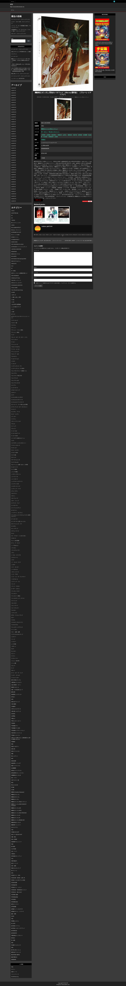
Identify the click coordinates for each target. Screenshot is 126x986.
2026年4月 (13, 97)
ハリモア (13, 564)
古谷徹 (56, 136)
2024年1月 (13, 162)
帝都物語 (13, 741)
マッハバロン (14, 629)
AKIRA (13, 225)
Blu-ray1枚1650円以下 (16, 227)
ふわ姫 (12, 311)
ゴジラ (12, 440)
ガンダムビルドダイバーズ (17, 399)
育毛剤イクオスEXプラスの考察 (18, 880)
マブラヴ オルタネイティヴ (17, 634)
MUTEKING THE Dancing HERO (18, 258)
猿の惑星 (13, 846)
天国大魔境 (13, 704)
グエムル (13, 423)
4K (12, 218)
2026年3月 (13, 100)
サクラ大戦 (13, 455)
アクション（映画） (15, 332)
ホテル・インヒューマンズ (17, 615)
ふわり (12, 309)
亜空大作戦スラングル (16, 680)
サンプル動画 (14, 469)
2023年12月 (13, 165)
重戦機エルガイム (15, 921)
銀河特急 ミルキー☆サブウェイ (18, 928)
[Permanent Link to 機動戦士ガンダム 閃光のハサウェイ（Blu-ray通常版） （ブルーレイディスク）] (63, 52)
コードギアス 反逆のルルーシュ (18, 438)
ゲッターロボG (14, 435)
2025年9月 (13, 114)
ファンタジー (14, 593)
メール (36, 272)
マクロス (13, 620)
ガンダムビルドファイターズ (17, 402)
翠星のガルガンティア (16, 868)
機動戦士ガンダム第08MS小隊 (17, 820)
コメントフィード (15, 974)
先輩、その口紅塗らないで (17, 689)
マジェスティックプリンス (17, 627)
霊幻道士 (13, 938)
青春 (12, 942)
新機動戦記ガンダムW (16, 775)
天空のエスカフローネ (16, 708)
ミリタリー (13, 641)
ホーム (12, 1)
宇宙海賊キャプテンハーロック (18, 730)
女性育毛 (13, 713)
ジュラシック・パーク (16, 488)
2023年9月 (13, 172)
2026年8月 (13, 88)
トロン (12, 552)
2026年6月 (13, 93)
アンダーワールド (15, 358)
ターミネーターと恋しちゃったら (18, 521)
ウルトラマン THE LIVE (16, 375)
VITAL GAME (14, 287)
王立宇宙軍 (13, 849)
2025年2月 (13, 131)
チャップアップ (14, 528)
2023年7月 (13, 177)
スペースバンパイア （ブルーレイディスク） (20, 19)
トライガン (13, 547)
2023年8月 (13, 174)
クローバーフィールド (16, 421)
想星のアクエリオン (15, 751)
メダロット (13, 646)
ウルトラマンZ (14, 378)
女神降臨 (13, 716)
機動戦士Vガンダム (15, 794)
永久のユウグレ (14, 827)
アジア (12, 334)
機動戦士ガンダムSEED (16, 810)
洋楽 (12, 829)
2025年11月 (13, 109)
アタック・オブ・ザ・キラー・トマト (19, 337)
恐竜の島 (13, 749)
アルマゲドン (14, 356)
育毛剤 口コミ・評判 (15, 875)
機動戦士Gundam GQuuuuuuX (17, 792)
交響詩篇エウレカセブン (16, 682)
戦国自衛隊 (13, 761)
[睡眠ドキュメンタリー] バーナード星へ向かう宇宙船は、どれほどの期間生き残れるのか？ (20, 60)
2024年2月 (13, 160)
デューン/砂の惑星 (15, 540)
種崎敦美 (70, 135)
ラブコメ (13, 656)
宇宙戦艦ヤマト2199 (15, 728)
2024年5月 (13, 153)
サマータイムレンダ (15, 459)
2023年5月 (13, 181)
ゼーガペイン (14, 510)
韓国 (12, 947)
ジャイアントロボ (15, 483)
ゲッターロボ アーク (15, 433)
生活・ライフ (14, 851)
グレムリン (13, 428)
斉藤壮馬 (60, 135)
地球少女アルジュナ (15, 701)
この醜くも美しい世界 (16, 297)
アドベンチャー (14, 339)
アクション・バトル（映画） (17, 330)
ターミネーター (14, 56)
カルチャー (13, 392)
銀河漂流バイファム (15, 925)
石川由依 (45, 136)
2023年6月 (13, 179)
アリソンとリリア (15, 351)
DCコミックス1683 (15, 234)
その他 (12, 299)
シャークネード (14, 479)
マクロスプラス (14, 624)
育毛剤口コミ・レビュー (16, 887)
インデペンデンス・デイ (16, 366)
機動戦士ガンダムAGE (16, 808)
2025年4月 (13, 126)
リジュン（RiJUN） (15, 660)
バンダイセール (14, 579)
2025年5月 (13, 124)
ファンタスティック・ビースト (18, 598)
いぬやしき (13, 294)
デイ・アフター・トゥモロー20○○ (18, 535)
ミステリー (13, 636)
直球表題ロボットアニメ (16, 856)
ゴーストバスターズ (15, 445)
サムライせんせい (15, 462)
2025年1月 (13, 133)
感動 (12, 753)
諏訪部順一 (54, 135)
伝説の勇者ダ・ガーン (16, 684)
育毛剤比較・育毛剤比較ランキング (18, 889)
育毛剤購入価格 (14, 894)
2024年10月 (13, 141)
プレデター (13, 610)
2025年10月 (13, 112)
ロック (12, 668)
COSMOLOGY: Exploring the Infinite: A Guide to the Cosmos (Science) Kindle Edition (104, 43)
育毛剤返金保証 (14, 897)
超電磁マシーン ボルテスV (17, 909)
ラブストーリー (14, 658)
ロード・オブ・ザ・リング (17, 672)
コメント (36, 250)
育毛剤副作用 (14, 885)
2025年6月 (13, 121)
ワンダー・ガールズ (15, 675)
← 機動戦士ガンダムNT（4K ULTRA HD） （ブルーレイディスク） (47, 240)
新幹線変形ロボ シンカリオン (17, 773)
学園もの (13, 718)
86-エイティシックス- (16, 222)
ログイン (13, 969)
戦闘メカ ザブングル (15, 765)
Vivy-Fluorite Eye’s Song (17, 290)
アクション (13, 327)
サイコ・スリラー (15, 450)
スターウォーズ (14, 498)
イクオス (13, 361)
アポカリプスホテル (15, 346)
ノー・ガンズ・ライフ (16, 562)
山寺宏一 (65, 135)
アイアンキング (14, 320)
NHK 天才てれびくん (15, 261)
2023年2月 (13, 189)
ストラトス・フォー (15, 503)
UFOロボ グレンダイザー (16, 282)
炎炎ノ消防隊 (14, 839)
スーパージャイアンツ (16, 507)
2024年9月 (13, 143)
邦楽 (12, 918)
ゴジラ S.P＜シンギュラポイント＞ (18, 443)
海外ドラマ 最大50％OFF (16, 834)
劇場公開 (13, 692)
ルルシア (13, 665)
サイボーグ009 (14, 452)
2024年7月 (13, 148)
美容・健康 (13, 865)
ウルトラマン (14, 373)
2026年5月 (13, 95)
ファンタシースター (15, 591)
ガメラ (12, 395)
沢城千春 (75, 135)
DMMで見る (38, 200)
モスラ (12, 648)
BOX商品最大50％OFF (16, 232)
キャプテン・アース (15, 411)
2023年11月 (13, 167)
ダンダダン (13, 526)
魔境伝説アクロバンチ (16, 952)
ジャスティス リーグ (15, 486)
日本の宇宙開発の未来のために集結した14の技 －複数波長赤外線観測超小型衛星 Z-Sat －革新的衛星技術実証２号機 (20, 69)
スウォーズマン (14, 491)
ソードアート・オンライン (17, 512)
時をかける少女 (14, 785)
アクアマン (13, 325)
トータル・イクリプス (16, 555)
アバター (13, 342)
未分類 (12, 789)
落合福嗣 (87, 234)
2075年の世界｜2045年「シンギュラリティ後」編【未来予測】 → (79, 240)
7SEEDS (13, 220)
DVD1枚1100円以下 (15, 239)
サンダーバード (14, 467)
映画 (12, 782)
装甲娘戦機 (13, 906)
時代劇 (12, 787)
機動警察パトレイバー (16, 825)
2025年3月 (13, 129)
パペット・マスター (15, 586)
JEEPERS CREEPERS (16, 249)
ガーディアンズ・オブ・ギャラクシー (19, 407)
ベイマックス (14, 612)
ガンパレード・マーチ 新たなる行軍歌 (19, 404)
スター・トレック (15, 500)
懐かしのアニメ (14, 756)
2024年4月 (13, 155)
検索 (12, 38)
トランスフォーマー (15, 550)
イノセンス (13, 363)
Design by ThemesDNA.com (63, 984)
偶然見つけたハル (15, 687)
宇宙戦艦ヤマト (14, 725)
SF (11, 268)
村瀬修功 (43, 139)
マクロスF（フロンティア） (17, 622)
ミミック (13, 639)
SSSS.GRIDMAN (15, 275)
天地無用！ (13, 706)
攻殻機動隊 (13, 768)
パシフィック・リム (15, 581)
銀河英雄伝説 (14, 930)
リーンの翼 (13, 663)
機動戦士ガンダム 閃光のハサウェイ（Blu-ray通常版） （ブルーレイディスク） (63, 93)
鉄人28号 (13, 923)
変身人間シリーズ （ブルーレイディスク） (20, 73)
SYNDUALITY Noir (15, 278)
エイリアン (13, 385)
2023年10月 (13, 169)
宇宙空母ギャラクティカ (16, 733)
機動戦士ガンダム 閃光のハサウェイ (19, 801)
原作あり (13, 696)
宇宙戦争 (13, 723)
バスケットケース (15, 572)
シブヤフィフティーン (16, 474)
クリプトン (13, 419)
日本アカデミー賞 (15, 780)
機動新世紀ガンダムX (16, 822)
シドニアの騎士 (14, 471)
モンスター (13, 651)
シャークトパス (14, 476)
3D (11, 215)
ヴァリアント (14, 54)
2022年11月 (13, 196)
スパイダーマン (14, 505)
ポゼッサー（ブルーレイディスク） (18, 33)
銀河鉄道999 (14, 933)
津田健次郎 (51, 136)
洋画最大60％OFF (15, 832)
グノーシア (13, 426)
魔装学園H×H (14, 957)
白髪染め (13, 853)
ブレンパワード (14, 605)
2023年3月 (13, 186)
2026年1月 (13, 105)
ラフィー (13, 653)
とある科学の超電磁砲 (16, 304)
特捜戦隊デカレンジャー (16, 841)
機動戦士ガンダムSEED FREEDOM (18, 812)
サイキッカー (14, 447)
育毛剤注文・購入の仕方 (16, 892)
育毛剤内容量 (14, 882)
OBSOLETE (13, 263)
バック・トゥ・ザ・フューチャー (18, 576)
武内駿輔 (85, 135)
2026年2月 (13, 102)
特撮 (12, 844)
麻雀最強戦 (13, 959)
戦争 (12, 758)
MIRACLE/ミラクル (15, 254)
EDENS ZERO (14, 242)
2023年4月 (13, 184)
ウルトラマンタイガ (15, 383)
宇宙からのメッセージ (16, 721)
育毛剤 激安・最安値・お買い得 (18, 877)
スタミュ (13, 495)
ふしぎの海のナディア (16, 306)
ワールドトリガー (15, 677)
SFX (11, 4)
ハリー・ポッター (15, 567)
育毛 (12, 873)
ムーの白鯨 (13, 644)
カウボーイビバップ (15, 390)
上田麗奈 (48, 135)
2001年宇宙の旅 (14, 213)
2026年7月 (13, 90)
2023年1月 (13, 191)
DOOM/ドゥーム (14, 237)
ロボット (13, 670)
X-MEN (13, 292)
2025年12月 (13, 107)
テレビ (12, 533)
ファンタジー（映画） (16, 596)
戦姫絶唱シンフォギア (16, 763)
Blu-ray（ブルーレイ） (16, 230)
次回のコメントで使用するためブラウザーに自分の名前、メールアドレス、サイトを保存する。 (56, 283)
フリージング (14, 600)
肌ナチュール (14, 870)
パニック (13, 584)
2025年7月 (13, 119)
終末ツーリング (14, 863)
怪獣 (12, 744)
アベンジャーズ (14, 344)
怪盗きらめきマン (15, 746)
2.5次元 (12, 210)
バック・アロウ (14, 574)
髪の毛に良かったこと (16, 950)
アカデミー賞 (14, 322)
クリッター (13, 416)
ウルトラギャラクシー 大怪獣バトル (19, 370)
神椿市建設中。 (14, 861)
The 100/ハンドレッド (16, 280)
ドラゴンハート (14, 557)
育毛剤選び (13, 899)
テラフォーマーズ (15, 531)
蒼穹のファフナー (15, 904)
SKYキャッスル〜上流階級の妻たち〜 (19, 273)
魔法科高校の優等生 (15, 954)
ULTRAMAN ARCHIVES (16, 285)
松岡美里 (80, 135)
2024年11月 (13, 138)
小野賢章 (43, 135)
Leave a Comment (54, 97)
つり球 (12, 302)
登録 (12, 967)
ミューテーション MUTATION (17, 78)
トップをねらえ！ (15, 545)
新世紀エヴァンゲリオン (16, 770)
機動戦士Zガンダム (15, 797)
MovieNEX (13, 256)
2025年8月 (13, 117)
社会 (12, 858)
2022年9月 (13, 201)
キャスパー (13, 409)
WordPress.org (14, 976)
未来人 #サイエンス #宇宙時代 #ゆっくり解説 (21, 51)
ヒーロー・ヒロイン (15, 588)
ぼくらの (13, 314)
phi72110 (39, 97)
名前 (35, 267)
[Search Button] (114, 1)
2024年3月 (13, 157)
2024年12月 (13, 136)
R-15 (12, 266)
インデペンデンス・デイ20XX (17, 368)
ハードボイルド (14, 569)
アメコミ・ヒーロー (15, 349)
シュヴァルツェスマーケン (17, 481)
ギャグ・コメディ (15, 414)
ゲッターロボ (14, 431)
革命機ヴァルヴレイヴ (16, 945)
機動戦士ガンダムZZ (15, 817)
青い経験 (13, 940)
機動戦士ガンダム (15, 799)
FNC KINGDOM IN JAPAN (17, 244)
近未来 (12, 916)
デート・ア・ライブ (15, 543)
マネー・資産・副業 (15, 632)
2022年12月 (13, 193)
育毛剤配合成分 (14, 901)
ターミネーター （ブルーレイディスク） (20, 49)
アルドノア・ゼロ (15, 354)
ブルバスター (14, 603)
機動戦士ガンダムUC (15, 815)
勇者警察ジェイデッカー (16, 694)
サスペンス (13, 457)
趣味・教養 (13, 913)
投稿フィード (14, 971)
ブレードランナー (15, 608)
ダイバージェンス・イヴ (16, 523)
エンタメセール (14, 387)
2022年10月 (13, 198)
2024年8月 (13, 145)
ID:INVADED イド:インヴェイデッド (19, 246)
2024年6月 (13, 150)
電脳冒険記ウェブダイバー (17, 935)
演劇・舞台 (13, 837)
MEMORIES (14, 251)
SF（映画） (13, 270)
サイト (35, 277)
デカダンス (13, 538)
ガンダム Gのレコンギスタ (17, 397)
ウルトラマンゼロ (15, 380)
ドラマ (12, 559)
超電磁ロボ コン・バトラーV (17, 911)
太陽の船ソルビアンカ (16, 711)
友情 (12, 699)
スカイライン (14, 493)
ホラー (12, 617)
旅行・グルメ (14, 777)
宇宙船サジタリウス (15, 735)
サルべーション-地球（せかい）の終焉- (19, 464)
